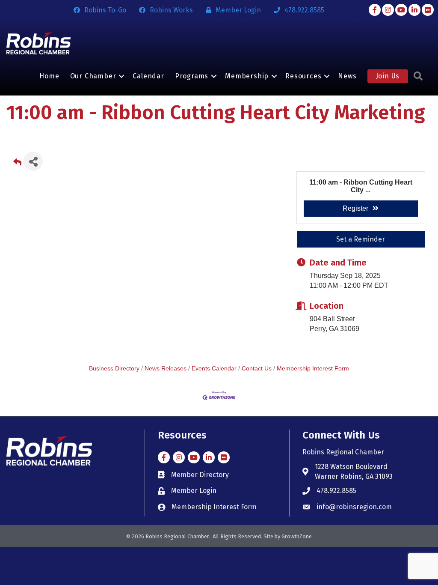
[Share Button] (33, 161)
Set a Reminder (360, 239)
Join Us (388, 76)
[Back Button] (17, 164)
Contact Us (257, 368)
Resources (303, 76)
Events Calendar (214, 368)
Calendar (148, 76)
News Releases (165, 368)
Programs (191, 76)
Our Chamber (93, 76)
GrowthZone (296, 536)
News (347, 76)
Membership (247, 76)
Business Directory (114, 368)
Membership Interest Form (313, 368)
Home (49, 76)
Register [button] (355, 208)
